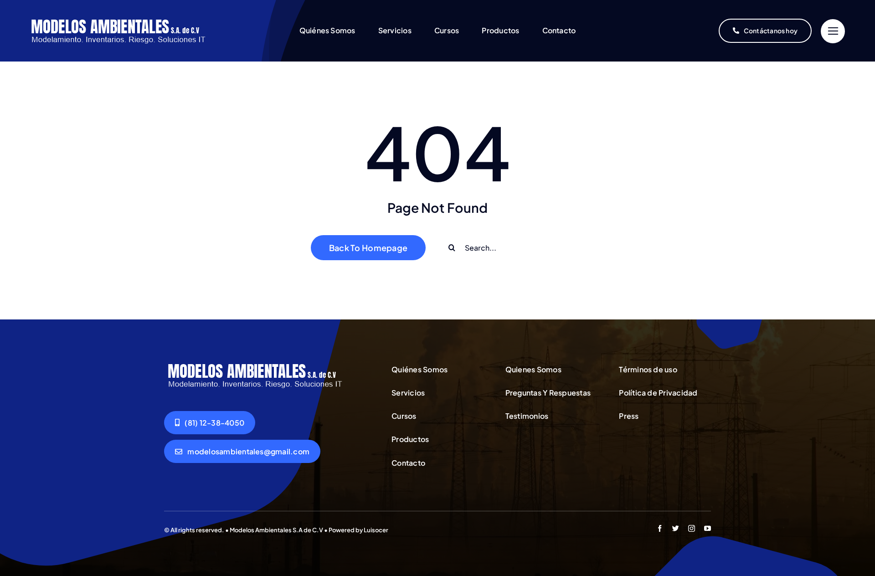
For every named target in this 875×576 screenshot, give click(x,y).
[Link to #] (833, 31)
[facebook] (659, 528)
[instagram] (691, 528)
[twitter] (675, 528)
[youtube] (707, 528)
